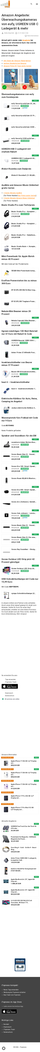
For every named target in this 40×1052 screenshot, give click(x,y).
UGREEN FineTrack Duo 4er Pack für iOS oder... (24, 827)
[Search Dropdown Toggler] (31, 4)
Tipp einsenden (10, 679)
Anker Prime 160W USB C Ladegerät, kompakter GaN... (24, 859)
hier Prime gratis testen (27, 196)
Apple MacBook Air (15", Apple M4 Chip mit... (23, 880)
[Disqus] (20, 642)
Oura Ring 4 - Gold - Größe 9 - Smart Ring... (24, 848)
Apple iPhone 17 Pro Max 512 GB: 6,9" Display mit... (22, 808)
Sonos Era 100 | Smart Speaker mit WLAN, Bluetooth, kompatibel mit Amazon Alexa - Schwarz (23, 466)
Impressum (9, 693)
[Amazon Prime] (24, 108)
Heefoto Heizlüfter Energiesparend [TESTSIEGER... (23, 870)
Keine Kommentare (32, 36)
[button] (3, 1048)
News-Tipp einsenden (11, 990)
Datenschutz (9, 695)
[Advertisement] (20, 727)
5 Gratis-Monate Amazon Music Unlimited (19, 198)
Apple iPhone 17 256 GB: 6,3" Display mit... (24, 762)
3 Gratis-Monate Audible (13, 193)
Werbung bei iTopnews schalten (15, 992)
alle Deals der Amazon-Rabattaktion (17, 61)
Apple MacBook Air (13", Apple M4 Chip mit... (23, 891)
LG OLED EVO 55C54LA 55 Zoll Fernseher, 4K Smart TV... (21, 901)
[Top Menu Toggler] (37, 4)
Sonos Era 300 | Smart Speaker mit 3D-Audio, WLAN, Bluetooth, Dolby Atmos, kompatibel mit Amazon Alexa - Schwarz (23, 490)
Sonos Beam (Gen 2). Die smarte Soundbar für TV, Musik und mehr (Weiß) (23, 537)
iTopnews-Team (10, 682)
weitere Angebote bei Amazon (15, 63)
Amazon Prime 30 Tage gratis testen (17, 66)
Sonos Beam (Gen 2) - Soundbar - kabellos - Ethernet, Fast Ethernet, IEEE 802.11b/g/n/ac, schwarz (23, 454)
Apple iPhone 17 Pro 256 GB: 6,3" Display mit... (22, 797)
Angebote (26, 40)
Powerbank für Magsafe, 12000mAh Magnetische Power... (23, 838)
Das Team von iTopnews (12, 995)
